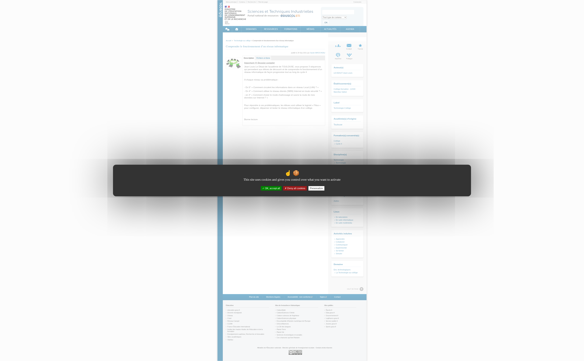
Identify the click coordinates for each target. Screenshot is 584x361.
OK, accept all (272, 188)
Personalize (316, 188)
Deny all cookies (296, 188)
